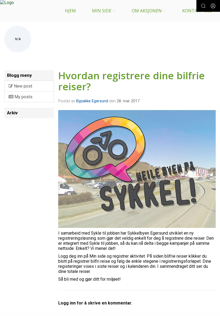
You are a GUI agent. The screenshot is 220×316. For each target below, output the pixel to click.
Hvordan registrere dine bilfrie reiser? (131, 81)
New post (22, 86)
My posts (22, 96)
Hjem (70, 11)
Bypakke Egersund (92, 101)
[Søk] (203, 6)
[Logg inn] (213, 6)
